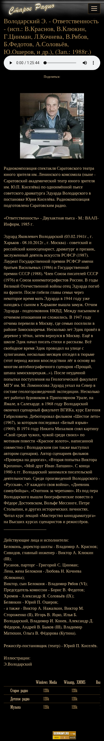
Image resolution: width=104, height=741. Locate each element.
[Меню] (94, 8)
